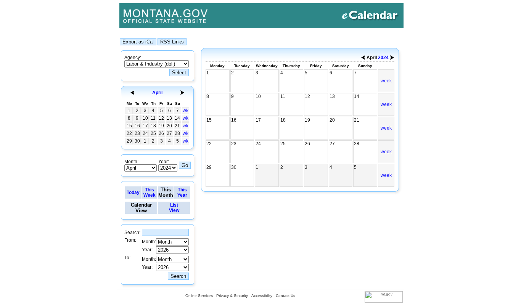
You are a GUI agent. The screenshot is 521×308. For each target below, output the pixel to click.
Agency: (132, 57)
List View (174, 207)
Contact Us (285, 296)
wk (185, 110)
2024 (383, 57)
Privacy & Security (232, 296)
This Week (149, 192)
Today (133, 192)
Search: (132, 232)
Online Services (199, 296)
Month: (131, 161)
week (386, 80)
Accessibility (261, 296)
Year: (163, 161)
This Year (182, 192)
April (157, 92)
